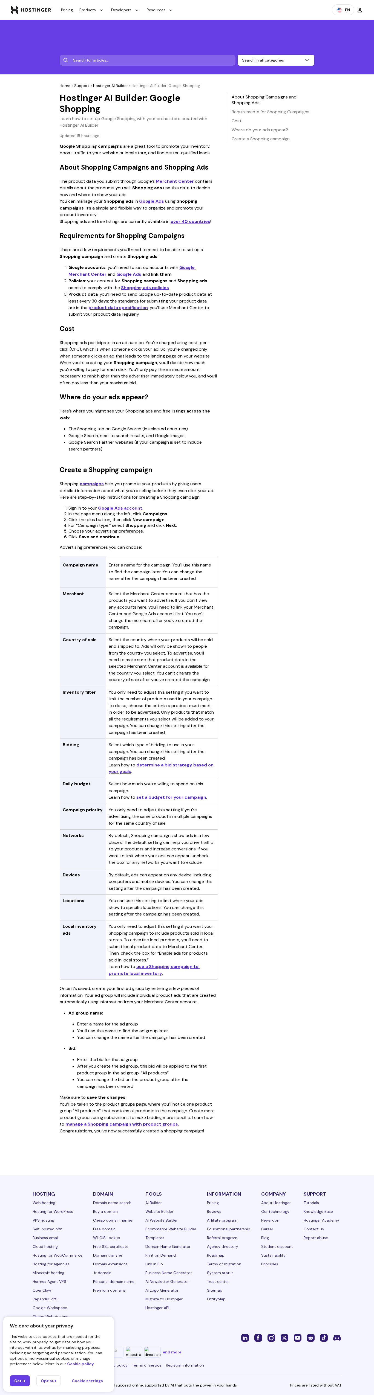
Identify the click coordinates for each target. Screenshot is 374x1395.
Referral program (222, 1237)
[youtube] (297, 1337)
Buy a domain (105, 1211)
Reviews (214, 1211)
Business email (46, 1237)
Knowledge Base (318, 1211)
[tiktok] (324, 1337)
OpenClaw (42, 1290)
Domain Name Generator (168, 1246)
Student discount (277, 1246)
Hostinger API (157, 1307)
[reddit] (310, 1337)
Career (267, 1229)
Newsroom (271, 1220)
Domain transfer (107, 1255)
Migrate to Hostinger (164, 1299)
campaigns (92, 484)
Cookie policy (80, 1363)
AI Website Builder (161, 1220)
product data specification (118, 307)
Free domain (104, 1229)
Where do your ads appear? (260, 130)
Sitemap (214, 1290)
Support (81, 85)
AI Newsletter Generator (167, 1281)
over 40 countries (190, 221)
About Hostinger (276, 1202)
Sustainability (273, 1255)
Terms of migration (224, 1264)
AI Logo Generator (162, 1290)
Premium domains (109, 1290)
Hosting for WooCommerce (57, 1255)
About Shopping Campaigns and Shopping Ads (264, 100)
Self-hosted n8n (47, 1229)
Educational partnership (228, 1229)
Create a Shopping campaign (261, 139)
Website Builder (159, 1211)
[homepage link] (31, 10)
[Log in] (359, 9)
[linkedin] (245, 1337)
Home (65, 85)
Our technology (275, 1211)
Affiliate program (222, 1220)
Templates (154, 1237)
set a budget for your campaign (171, 797)
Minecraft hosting (48, 1272)
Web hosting (44, 1202)
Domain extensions (110, 1264)
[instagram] (271, 1337)
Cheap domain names (113, 1220)
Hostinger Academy (321, 1220)
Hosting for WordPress (53, 1211)
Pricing (67, 9)
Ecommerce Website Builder (170, 1229)
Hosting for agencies (51, 1264)
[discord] (337, 1337)
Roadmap (216, 1255)
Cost (236, 121)
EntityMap (216, 1299)
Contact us (314, 1229)
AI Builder (153, 1202)
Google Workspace (50, 1307)
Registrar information (185, 1365)
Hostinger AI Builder (110, 85)
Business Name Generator (168, 1272)
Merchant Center (175, 181)
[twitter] (284, 1337)
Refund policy (115, 1365)
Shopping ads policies (145, 287)
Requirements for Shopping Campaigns (270, 112)
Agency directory (222, 1246)
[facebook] (258, 1337)
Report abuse (316, 1237)
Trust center (218, 1281)
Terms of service (147, 1365)
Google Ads (151, 201)
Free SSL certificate (110, 1246)
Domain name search (112, 1202)
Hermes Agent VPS (49, 1281)
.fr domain (102, 1272)
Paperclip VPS (45, 1299)
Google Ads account (120, 508)
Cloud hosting (45, 1246)
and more (172, 1352)
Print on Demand (160, 1255)
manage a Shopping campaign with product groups (121, 1124)
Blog (265, 1237)
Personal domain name (113, 1281)
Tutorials (311, 1202)
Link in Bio (154, 1264)
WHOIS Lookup (106, 1237)
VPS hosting (43, 1220)
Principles (269, 1264)
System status (220, 1272)
